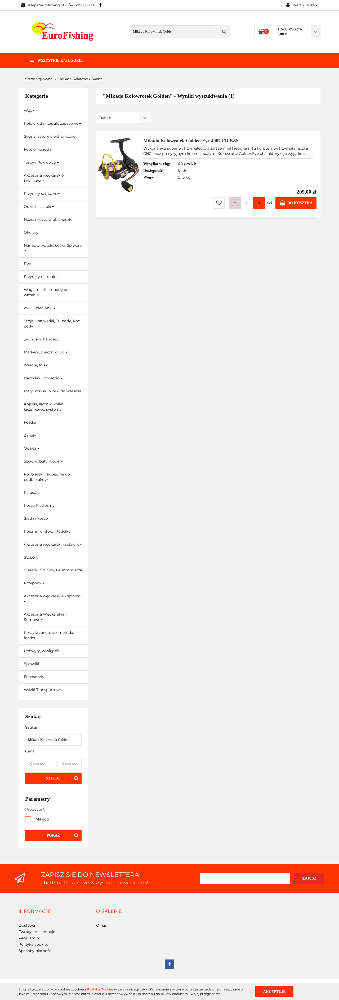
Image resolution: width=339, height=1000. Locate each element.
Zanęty (30, 435)
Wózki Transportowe (43, 689)
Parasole (31, 492)
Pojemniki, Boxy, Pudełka (47, 531)
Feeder (30, 422)
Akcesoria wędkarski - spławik (52, 544)
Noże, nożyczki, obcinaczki (48, 219)
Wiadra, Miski (36, 365)
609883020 (84, 5)
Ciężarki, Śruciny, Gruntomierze (53, 570)
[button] (35, 911)
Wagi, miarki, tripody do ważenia (46, 292)
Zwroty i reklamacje (37, 931)
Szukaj (53, 778)
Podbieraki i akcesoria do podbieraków (47, 477)
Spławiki (31, 663)
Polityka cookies (33, 944)
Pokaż (53, 835)
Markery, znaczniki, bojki (46, 352)
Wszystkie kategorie (59, 60)
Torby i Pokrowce (40, 162)
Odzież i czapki (38, 206)
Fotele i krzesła (37, 149)
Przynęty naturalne (41, 276)
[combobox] (123, 117)
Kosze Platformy (39, 505)
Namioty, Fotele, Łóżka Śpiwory (53, 245)
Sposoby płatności (35, 950)
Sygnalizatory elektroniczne (49, 136)
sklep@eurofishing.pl (45, 5)
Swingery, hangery (41, 339)
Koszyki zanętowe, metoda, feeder (49, 635)
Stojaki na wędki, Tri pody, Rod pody (52, 324)
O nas (101, 925)
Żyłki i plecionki (38, 308)
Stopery (31, 557)
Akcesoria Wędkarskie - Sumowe (45, 617)
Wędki (30, 110)
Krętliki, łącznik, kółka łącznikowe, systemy (43, 407)
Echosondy (34, 676)
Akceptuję (274, 991)
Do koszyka (300, 203)
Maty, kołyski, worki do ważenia (52, 391)
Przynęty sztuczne (41, 193)
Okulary (31, 232)
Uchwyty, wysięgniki (42, 650)
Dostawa (27, 925)
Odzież (30, 448)
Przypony (33, 583)
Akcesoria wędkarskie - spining (52, 596)
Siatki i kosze (36, 518)
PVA (28, 263)
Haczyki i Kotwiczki (42, 378)
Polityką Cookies (100, 989)
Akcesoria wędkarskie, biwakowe (44, 178)
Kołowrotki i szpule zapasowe (51, 123)
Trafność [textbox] (105, 118)
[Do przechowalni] (219, 203)
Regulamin (29, 938)
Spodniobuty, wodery (43, 461)
